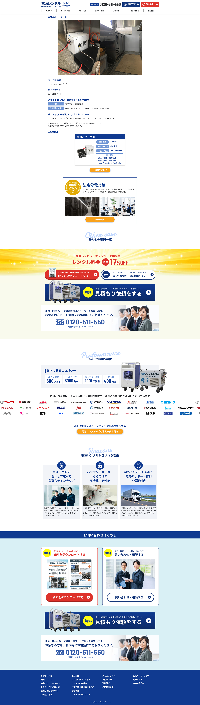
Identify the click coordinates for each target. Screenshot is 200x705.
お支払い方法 (46, 694)
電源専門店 (137, 679)
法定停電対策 (108, 687)
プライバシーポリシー (81, 694)
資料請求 (106, 683)
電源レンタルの (100, 431)
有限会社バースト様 (57, 17)
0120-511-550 (85, 322)
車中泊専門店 (138, 683)
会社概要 (75, 690)
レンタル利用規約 (79, 683)
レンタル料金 (46, 675)
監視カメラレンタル (141, 675)
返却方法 (75, 675)
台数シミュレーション (50, 683)
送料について (46, 679)
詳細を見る (100, 170)
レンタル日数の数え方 (50, 687)
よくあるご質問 (108, 675)
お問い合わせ (108, 679)
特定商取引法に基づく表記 (83, 687)
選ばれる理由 (99, 11)
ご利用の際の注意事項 (81, 679)
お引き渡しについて (49, 690)
